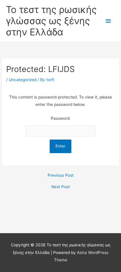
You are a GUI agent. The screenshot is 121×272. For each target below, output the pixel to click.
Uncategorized (22, 79)
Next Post (60, 187)
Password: (60, 118)
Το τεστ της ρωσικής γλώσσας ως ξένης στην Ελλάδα (51, 21)
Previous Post (61, 175)
